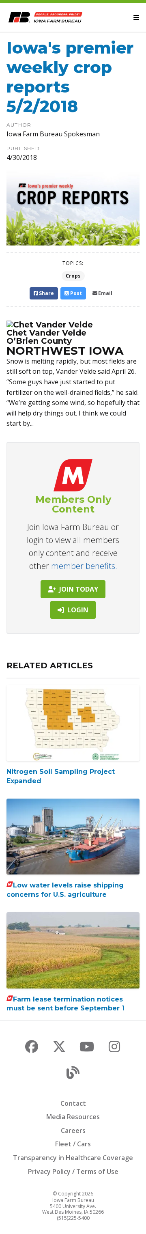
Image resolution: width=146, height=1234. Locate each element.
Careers (73, 1130)
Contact (73, 1103)
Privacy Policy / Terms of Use (73, 1171)
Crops (73, 275)
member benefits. (84, 565)
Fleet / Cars (73, 1143)
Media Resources (73, 1116)
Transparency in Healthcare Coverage (73, 1157)
